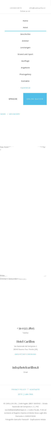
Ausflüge (25, 61)
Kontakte (25, 81)
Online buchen (35, 99)
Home (25, 21)
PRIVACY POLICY (19, 389)
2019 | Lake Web (25, 394)
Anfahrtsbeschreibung (25, 354)
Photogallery (25, 74)
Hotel (25, 27)
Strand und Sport (25, 54)
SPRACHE (13, 99)
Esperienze (25, 88)
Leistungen (25, 47)
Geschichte (25, 34)
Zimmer (25, 41)
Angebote (25, 67)
